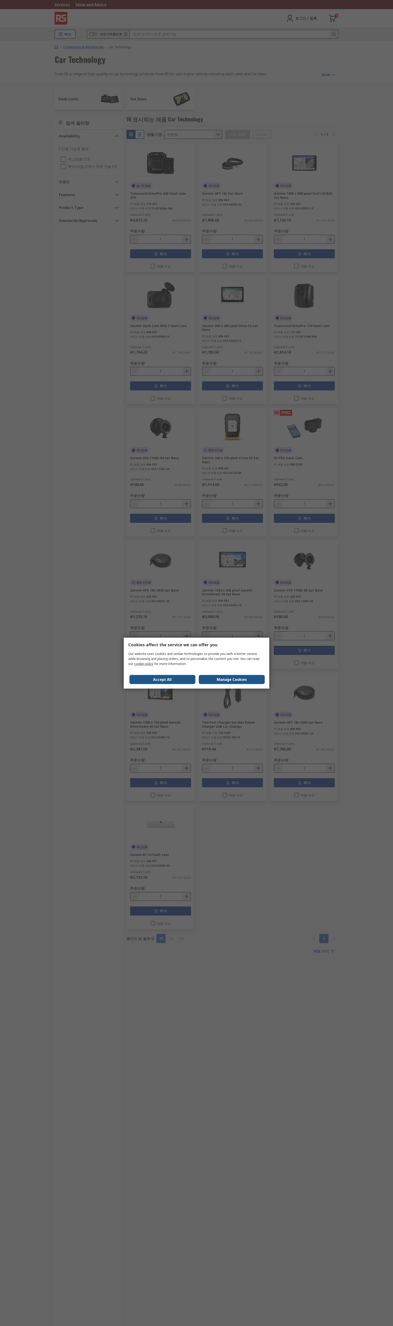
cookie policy (143, 664)
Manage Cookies (232, 679)
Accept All (162, 679)
